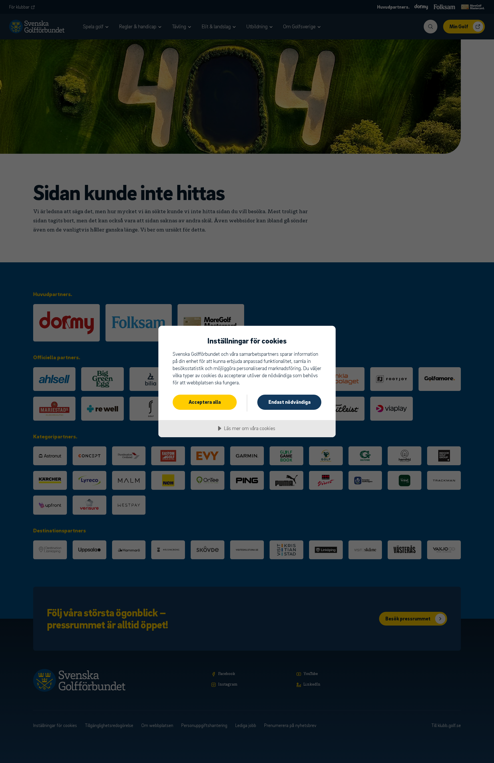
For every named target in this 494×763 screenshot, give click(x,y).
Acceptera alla (205, 402)
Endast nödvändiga (289, 402)
